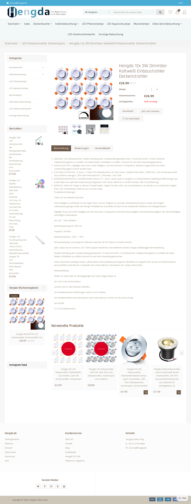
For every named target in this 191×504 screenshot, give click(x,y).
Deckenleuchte (15, 67)
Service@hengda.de (18, 3)
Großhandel (70, 452)
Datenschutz (10, 452)
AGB (7, 460)
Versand (8, 447)
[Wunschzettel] (170, 12)
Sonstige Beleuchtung (19, 115)
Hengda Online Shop (38, 500)
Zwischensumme (127, 95)
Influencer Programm (75, 460)
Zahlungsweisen (12, 439)
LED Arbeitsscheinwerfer (20, 108)
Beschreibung (61, 148)
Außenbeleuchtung (17, 74)
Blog (67, 447)
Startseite (11, 43)
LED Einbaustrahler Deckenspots (43, 43)
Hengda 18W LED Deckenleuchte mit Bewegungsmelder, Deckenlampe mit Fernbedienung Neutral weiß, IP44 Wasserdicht (15, 154)
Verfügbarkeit (126, 101)
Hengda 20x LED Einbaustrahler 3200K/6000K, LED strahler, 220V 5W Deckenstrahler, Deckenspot (68, 374)
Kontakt (68, 443)
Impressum (10, 456)
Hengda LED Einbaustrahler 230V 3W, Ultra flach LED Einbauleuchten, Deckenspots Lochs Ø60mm (101, 374)
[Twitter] (38, 486)
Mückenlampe (15, 95)
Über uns (69, 439)
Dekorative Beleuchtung (20, 101)
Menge (122, 89)
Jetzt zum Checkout (150, 111)
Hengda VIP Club (72, 456)
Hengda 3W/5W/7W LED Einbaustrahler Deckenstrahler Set (27, 336)
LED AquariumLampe (18, 88)
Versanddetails (102, 148)
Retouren (9, 443)
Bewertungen (82, 148)
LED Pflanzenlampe (18, 81)
